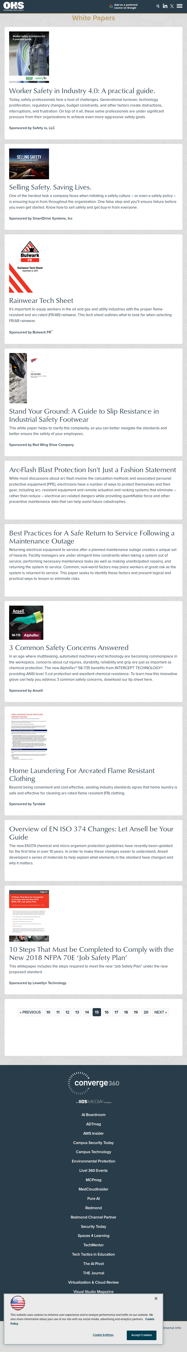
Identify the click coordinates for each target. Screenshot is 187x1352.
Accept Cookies (141, 1335)
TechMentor (93, 1245)
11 (58, 1012)
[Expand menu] (180, 7)
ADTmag (93, 1124)
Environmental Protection (93, 1161)
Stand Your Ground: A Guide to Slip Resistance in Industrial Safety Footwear (84, 415)
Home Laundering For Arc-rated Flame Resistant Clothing (82, 774)
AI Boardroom (94, 1114)
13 (77, 1012)
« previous (30, 1012)
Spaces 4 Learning (93, 1235)
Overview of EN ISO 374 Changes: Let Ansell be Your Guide (91, 832)
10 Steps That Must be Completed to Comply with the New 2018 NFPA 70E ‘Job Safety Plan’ (91, 953)
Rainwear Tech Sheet (41, 300)
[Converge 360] (93, 1084)
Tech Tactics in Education (93, 1254)
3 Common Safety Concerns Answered (69, 647)
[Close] (156, 1298)
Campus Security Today (93, 1142)
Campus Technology (93, 1152)
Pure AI (93, 1198)
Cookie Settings (103, 1335)
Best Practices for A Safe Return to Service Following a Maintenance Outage (92, 536)
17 (116, 1012)
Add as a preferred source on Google (126, 6)
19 (136, 1012)
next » (160, 1012)
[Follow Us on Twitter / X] (172, 6)
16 (107, 1012)
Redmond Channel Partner (93, 1217)
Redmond (93, 1208)
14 (87, 1012)
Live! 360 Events (93, 1170)
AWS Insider (93, 1133)
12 (67, 1012)
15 (97, 1012)
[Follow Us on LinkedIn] (165, 5)
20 (146, 1012)
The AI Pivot (93, 1263)
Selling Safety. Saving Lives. (50, 187)
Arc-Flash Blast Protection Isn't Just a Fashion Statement (92, 469)
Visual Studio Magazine (93, 1291)
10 (48, 1012)
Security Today (93, 1226)
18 (126, 1012)
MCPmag (93, 1180)
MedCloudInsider (93, 1189)
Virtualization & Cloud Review (93, 1282)
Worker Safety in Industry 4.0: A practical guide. (82, 90)
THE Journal (93, 1273)
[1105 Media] (93, 1102)
